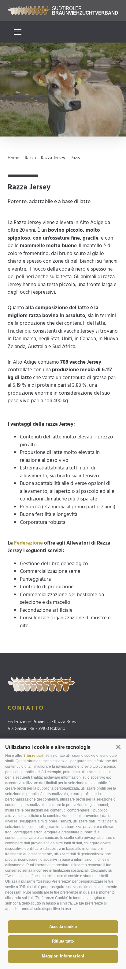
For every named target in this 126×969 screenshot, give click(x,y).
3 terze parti (34, 755)
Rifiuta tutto (63, 941)
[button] (118, 746)
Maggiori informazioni (63, 956)
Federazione (28, 543)
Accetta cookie (63, 926)
